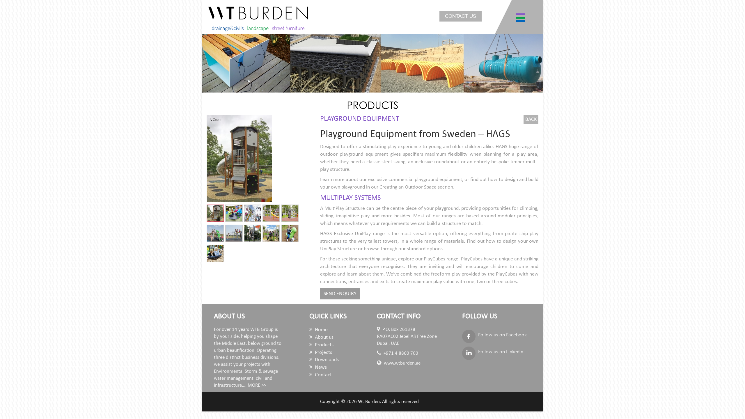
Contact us (460, 16)
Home (321, 330)
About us (324, 337)
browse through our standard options (403, 249)
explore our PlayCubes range (428, 259)
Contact (323, 375)
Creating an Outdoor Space (408, 187)
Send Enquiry (340, 294)
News (320, 367)
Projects (323, 352)
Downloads (326, 360)
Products (324, 345)
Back (531, 119)
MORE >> (257, 385)
